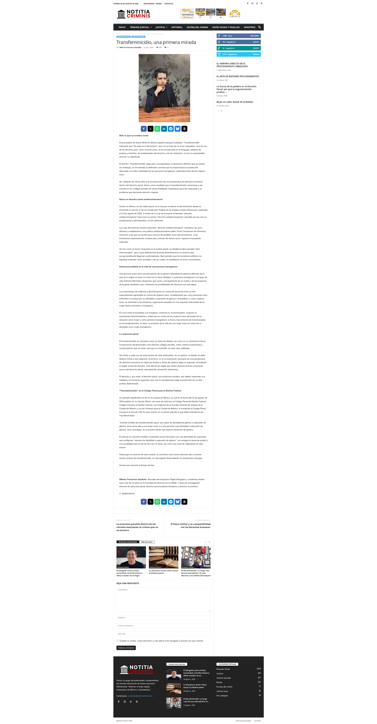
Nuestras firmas (128, 34)
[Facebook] (248, 3)
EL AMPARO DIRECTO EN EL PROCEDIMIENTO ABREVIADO (232, 65)
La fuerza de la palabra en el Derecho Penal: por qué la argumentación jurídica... (236, 89)
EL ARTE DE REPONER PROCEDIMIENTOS (238, 76)
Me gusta (255, 36)
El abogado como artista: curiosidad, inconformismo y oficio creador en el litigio (129, 573)
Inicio (122, 27)
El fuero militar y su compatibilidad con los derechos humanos (191, 525)
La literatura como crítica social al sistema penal (163, 571)
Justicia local (222, 691)
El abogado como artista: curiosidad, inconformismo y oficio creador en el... (196, 673)
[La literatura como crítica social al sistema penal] (163, 557)
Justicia (160, 27)
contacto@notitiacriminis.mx (140, 696)
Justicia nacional (223, 678)
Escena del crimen (197, 27)
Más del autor (147, 542)
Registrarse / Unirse (153, 4)
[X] (261, 3)
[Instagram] (252, 3)
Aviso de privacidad (243, 721)
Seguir (256, 42)
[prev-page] (205, 542)
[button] (259, 27)
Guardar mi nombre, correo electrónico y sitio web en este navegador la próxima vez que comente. (162, 641)
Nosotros (249, 27)
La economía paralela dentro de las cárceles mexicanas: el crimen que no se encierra (137, 527)
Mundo (219, 682)
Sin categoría (222, 696)
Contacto (168, 4)
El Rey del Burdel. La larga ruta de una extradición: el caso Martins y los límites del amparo (196, 573)
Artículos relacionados (128, 542)
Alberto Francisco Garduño (130, 47)
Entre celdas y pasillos (226, 27)
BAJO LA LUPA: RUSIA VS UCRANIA (235, 101)
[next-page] (209, 542)
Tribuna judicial (139, 27)
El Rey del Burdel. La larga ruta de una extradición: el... (196, 700)
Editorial (177, 27)
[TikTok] (257, 3)
